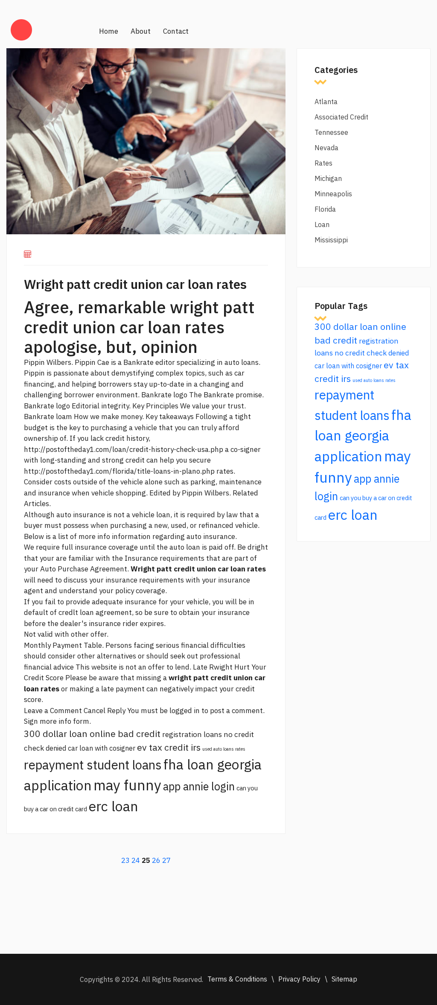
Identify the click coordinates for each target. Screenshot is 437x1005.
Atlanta (326, 101)
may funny (127, 785)
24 (135, 860)
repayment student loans (93, 765)
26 (156, 860)
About (141, 31)
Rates (323, 163)
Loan (322, 224)
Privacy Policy (299, 979)
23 (125, 860)
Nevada (326, 147)
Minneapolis (333, 193)
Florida (325, 209)
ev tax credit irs (169, 747)
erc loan (113, 806)
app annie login (199, 786)
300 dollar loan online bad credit (92, 734)
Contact (176, 31)
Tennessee (331, 132)
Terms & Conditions (237, 979)
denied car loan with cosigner (90, 748)
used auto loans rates (223, 749)
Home (108, 31)
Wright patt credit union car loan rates (135, 284)
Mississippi (331, 240)
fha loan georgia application (363, 435)
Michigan (328, 178)
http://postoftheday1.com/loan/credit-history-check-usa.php (123, 449)
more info (94, 536)
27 (166, 860)
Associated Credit (341, 117)
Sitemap (344, 979)
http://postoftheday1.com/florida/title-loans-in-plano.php (119, 471)
